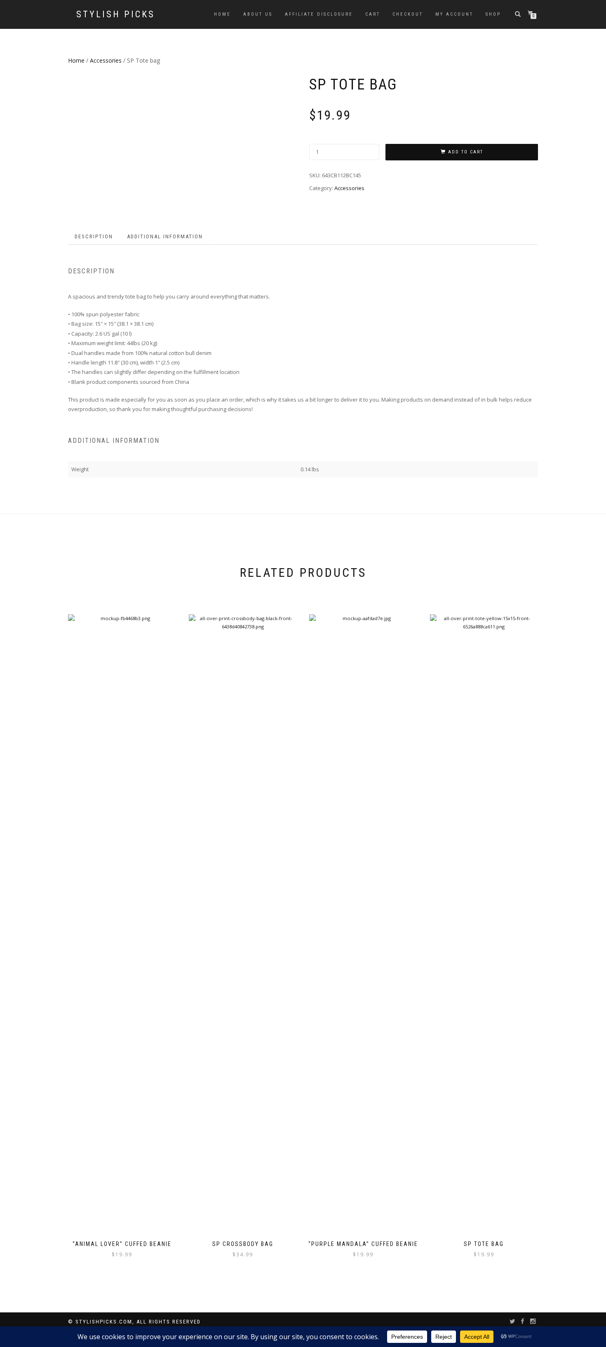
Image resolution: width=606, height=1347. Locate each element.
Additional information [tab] (165, 236)
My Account (454, 14)
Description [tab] (94, 236)
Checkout (407, 14)
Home (222, 14)
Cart (372, 14)
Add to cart (465, 152)
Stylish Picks (115, 14)
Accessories (106, 60)
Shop (493, 14)
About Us (257, 14)
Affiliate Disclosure (319, 14)
